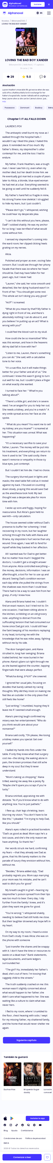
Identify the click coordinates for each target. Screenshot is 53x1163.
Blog (6, 1130)
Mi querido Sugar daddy (31, 1091)
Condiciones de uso (13, 1138)
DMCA (6, 1143)
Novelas (5, 21)
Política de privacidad (35, 1138)
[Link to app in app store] (5, 1118)
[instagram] (11, 1125)
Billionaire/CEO (18, 21)
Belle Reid (28, 64)
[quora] (28, 1125)
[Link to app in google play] (12, 1118)
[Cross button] (49, 4)
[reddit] (22, 1125)
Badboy (38, 107)
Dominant (24, 107)
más (4, 102)
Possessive (9, 107)
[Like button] (47, 1157)
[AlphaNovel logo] (12, 13)
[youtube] (40, 1125)
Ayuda (14, 1130)
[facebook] (5, 1125)
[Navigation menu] (49, 12)
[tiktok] (16, 1125)
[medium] (34, 1125)
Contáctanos (27, 1130)
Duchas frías (9, 1089)
